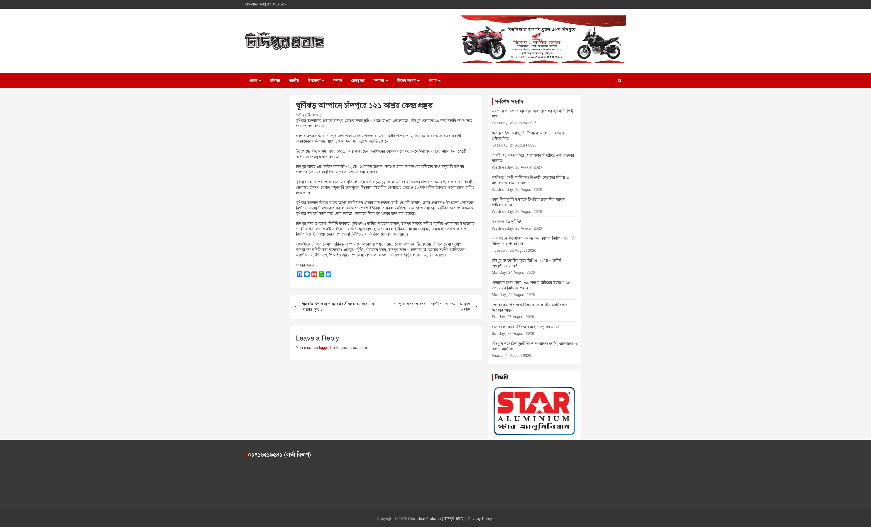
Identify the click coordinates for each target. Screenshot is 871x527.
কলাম (337, 80)
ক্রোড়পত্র (358, 80)
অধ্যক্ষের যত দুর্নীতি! (506, 221)
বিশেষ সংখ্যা (406, 80)
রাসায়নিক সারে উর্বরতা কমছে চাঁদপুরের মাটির (526, 327)
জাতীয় (294, 80)
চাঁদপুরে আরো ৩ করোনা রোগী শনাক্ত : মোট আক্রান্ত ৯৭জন (432, 307)
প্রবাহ (433, 80)
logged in (327, 347)
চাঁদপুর (275, 80)
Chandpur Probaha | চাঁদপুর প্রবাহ (435, 518)
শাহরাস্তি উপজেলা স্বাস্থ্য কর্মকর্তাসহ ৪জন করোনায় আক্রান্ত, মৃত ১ (338, 307)
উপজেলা (314, 80)
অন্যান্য (379, 80)
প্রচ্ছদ (253, 80)
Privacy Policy (480, 518)
